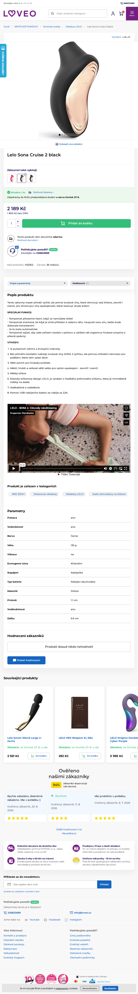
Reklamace (10, 948)
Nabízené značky (80, 953)
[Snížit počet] (18, 225)
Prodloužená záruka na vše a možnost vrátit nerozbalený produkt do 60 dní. (40, 863)
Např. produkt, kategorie (71, 13)
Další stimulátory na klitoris (109, 494)
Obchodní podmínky (82, 957)
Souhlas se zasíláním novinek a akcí (22, 891)
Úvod (6, 26)
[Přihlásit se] (113, 13)
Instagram (76, 919)
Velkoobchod (11, 953)
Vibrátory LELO (74, 26)
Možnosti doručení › (28, 240)
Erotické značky (51, 26)
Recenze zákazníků (81, 948)
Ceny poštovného (80, 935)
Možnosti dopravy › (43, 192)
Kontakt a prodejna (15, 935)
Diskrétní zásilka (14, 940)
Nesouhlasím (89, 988)
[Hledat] (53, 13)
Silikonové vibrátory (45, 494)
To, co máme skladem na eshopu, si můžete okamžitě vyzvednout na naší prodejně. (106, 850)
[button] (132, 13)
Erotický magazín (14, 957)
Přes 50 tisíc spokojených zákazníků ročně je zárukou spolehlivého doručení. (106, 863)
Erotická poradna (80, 940)
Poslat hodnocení (28, 660)
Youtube (35, 919)
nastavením (62, 988)
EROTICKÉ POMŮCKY (26, 26)
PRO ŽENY (18, 494)
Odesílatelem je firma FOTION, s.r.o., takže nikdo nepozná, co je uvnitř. (40, 850)
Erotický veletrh (79, 944)
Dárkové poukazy (14, 944)
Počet (11, 223)
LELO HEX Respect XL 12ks (76, 737)
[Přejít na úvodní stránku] (20, 13)
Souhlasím (110, 988)
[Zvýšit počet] (18, 221)
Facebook (54, 919)
